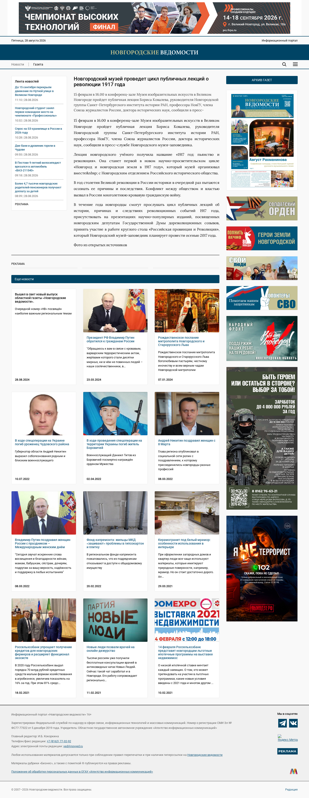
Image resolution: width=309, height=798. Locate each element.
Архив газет (262, 80)
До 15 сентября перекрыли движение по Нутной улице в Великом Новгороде (34, 91)
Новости (17, 64)
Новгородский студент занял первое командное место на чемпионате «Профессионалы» (36, 111)
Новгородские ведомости (205, 755)
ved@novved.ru (73, 746)
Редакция (291, 789)
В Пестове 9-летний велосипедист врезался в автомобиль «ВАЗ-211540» (38, 166)
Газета (38, 64)
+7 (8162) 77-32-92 (59, 741)
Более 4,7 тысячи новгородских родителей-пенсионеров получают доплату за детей (38, 187)
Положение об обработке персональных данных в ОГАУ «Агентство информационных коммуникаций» (82, 771)
